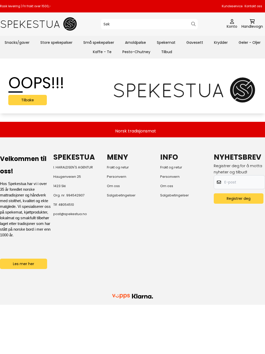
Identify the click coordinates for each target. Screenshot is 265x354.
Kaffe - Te (102, 51)
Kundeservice (232, 6)
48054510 (66, 204)
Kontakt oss (253, 6)
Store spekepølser (56, 42)
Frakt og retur (118, 167)
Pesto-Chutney (136, 51)
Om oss (113, 186)
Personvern (116, 176)
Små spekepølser (98, 42)
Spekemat (166, 42)
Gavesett (194, 42)
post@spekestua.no (70, 214)
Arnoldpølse (135, 42)
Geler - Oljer (250, 42)
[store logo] (39, 24)
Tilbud (166, 51)
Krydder (221, 42)
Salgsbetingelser (121, 195)
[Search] (193, 24)
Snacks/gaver (17, 42)
